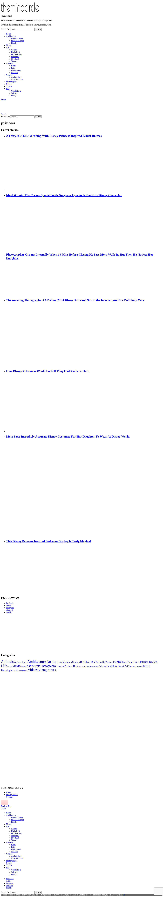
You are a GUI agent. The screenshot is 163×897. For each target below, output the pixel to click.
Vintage (9, 75)
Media (9, 666)
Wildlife (14, 73)
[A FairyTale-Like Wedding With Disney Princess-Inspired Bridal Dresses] (84, 164)
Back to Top (6, 806)
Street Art (15, 59)
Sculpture (15, 57)
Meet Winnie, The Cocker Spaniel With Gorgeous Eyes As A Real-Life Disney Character (64, 195)
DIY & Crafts (16, 54)
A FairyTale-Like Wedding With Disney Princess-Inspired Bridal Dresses (54, 135)
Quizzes (83, 666)
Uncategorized (9, 670)
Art (7, 47)
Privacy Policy (12, 795)
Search (38, 29)
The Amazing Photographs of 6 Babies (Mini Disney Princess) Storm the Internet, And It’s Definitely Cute (75, 300)
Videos (9, 86)
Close (3, 808)
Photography (11, 82)
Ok (124, 895)
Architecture (11, 36)
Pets (13, 68)
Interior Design (17, 38)
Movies (9, 45)
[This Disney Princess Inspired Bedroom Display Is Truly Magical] (84, 570)
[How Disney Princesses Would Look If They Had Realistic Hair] (84, 403)
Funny (13, 95)
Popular (60, 666)
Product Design (17, 41)
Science (14, 93)
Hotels (13, 43)
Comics (14, 50)
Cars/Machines (17, 79)
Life (7, 89)
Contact (9, 797)
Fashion (109, 662)
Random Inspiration (93, 666)
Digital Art (15, 52)
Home (8, 34)
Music (24, 666)
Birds (13, 66)
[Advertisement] (25, 633)
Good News (16, 91)
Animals (9, 63)
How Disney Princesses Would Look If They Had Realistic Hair (47, 371)
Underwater (16, 70)
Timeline (139, 666)
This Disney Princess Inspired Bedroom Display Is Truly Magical (48, 541)
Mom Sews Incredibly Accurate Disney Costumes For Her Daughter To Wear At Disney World (68, 436)
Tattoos (14, 61)
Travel (146, 665)
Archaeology (16, 77)
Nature (9, 84)
